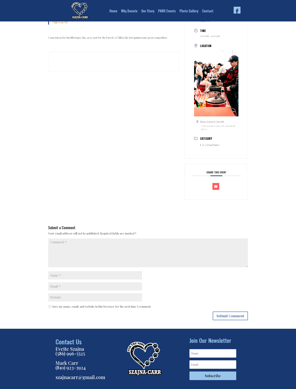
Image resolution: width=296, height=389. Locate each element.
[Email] (215, 186)
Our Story (147, 10)
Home (113, 10)
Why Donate (129, 10)
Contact (207, 10)
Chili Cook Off (59, 22)
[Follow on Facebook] (237, 10)
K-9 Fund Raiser (211, 145)
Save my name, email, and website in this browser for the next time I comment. (101, 306)
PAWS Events (167, 10)
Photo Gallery (189, 10)
